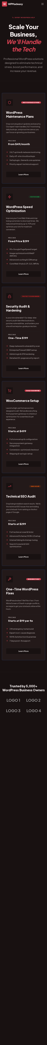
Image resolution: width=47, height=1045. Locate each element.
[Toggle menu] (42, 3)
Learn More (23, 174)
